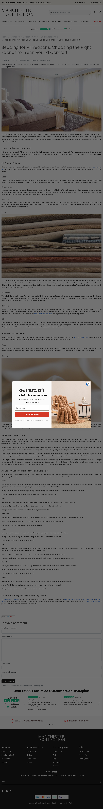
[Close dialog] (88, 384)
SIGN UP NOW (32, 414)
